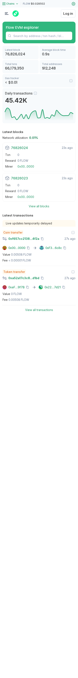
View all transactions (39, 310)
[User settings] (73, 4)
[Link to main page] (15, 13)
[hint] (35, 93)
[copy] (43, 239)
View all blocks (39, 206)
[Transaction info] (73, 232)
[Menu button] (6, 13)
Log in (68, 13)
